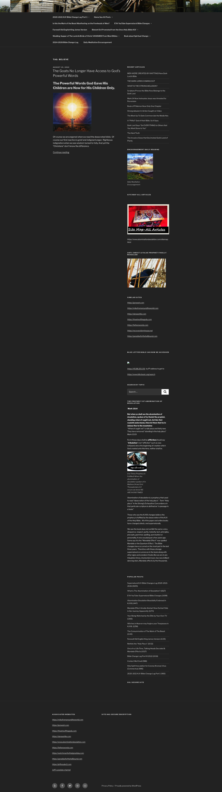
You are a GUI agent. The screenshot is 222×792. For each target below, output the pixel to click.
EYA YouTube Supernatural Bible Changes (132, 23)
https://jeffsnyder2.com (61, 764)
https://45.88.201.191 (136, 369)
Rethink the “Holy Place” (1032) (140, 644)
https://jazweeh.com (135, 303)
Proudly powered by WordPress (128, 786)
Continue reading (61, 152)
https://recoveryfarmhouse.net (140, 330)
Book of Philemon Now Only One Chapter (144, 106)
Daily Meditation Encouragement (98, 42)
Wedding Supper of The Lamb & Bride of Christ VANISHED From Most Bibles (85, 36)
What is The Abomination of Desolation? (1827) (146, 591)
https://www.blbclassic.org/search (141, 374)
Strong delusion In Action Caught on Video (144, 111)
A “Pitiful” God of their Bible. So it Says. (143, 120)
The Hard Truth (133, 133)
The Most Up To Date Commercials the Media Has (147, 116)
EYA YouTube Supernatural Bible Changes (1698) (147, 595)
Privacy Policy (107, 786)
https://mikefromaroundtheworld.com (142, 308)
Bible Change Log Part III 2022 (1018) (142, 656)
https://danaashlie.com (136, 314)
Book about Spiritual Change (136, 36)
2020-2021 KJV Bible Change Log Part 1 (70, 17)
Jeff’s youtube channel (61, 770)
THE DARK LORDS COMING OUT (141, 81)
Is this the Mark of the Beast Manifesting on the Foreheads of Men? (81, 23)
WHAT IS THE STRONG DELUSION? (142, 86)
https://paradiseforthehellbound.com (142, 336)
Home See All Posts (102, 17)
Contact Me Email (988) (137, 661)
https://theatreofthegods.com (139, 319)
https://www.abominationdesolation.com (68, 742)
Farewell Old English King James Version (70, 30)
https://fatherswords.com (137, 325)
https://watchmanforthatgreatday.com (68, 753)
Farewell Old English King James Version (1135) (146, 639)
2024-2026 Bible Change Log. (66, 42)
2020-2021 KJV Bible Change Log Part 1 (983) (146, 673)
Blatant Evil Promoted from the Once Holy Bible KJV (114, 30)
